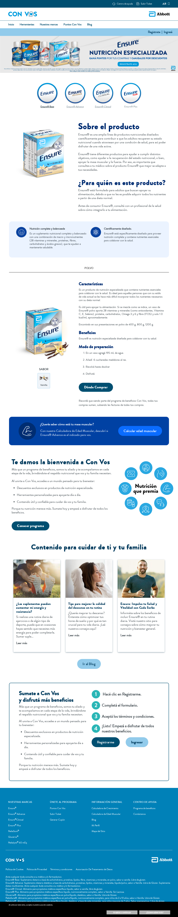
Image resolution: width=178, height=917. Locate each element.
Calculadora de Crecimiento (105, 808)
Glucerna (13, 837)
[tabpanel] (89, 341)
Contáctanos (139, 814)
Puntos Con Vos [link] (72, 24)
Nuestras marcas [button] (49, 24)
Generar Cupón (57, 820)
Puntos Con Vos (57, 808)
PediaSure (13, 831)
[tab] (89, 268)
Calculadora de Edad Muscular (106, 814)
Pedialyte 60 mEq (17, 842)
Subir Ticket (55, 814)
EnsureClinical (15, 820)
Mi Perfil (96, 825)
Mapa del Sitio (98, 831)
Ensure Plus (14, 825)
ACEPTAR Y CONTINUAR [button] (122, 912)
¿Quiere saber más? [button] (154, 912)
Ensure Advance (16, 814)
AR (164, 4)
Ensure (12, 808)
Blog (94, 820)
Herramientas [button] (27, 24)
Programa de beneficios (144, 808)
